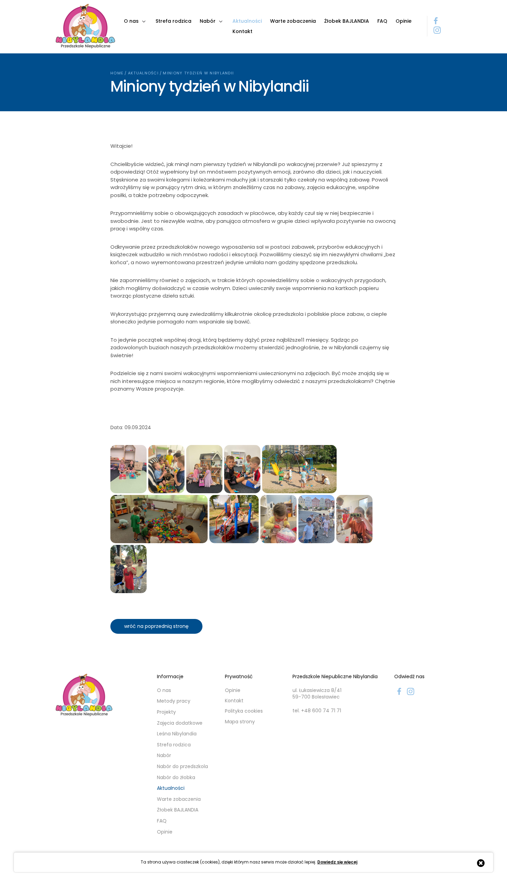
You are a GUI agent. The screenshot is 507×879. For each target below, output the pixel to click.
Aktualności (143, 73)
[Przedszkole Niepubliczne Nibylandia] (85, 26)
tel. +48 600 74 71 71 (316, 710)
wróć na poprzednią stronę (156, 626)
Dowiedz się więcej (337, 862)
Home (116, 73)
